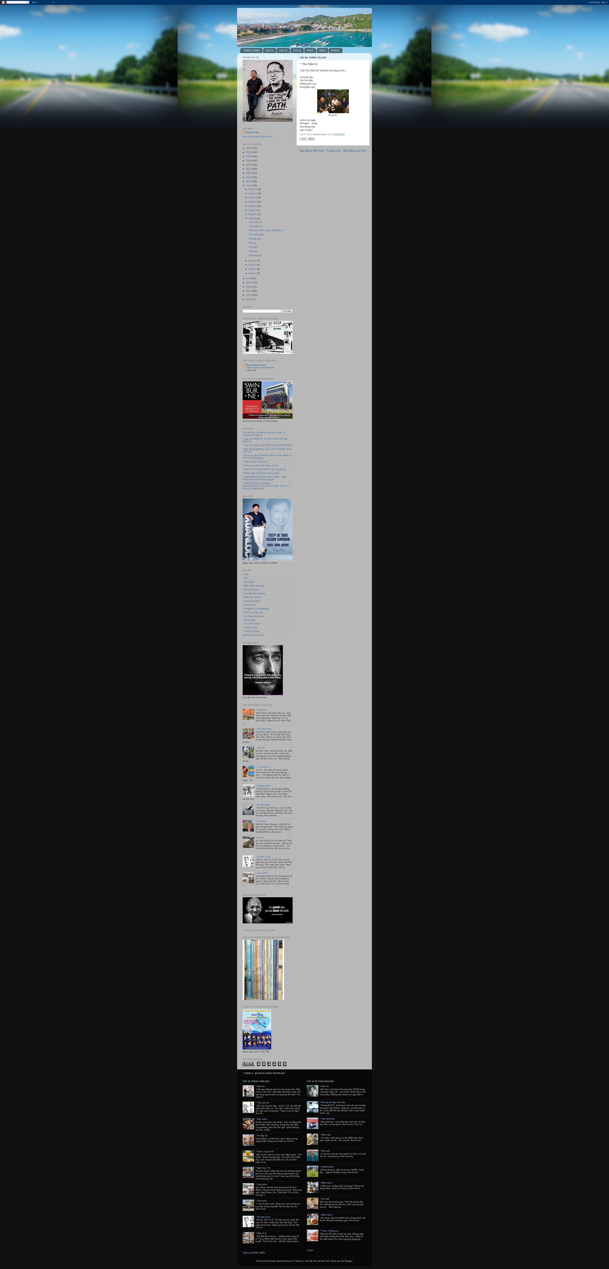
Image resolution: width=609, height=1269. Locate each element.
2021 (249, 169)
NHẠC (310, 50)
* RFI (245, 578)
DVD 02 (283, 50)
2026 (249, 148)
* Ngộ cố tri (261, 1233)
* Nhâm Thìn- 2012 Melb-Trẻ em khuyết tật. (264, 469)
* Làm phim (261, 873)
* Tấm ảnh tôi (262, 1103)
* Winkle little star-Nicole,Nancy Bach (261, 473)
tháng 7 (253, 210)
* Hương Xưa (249, 605)
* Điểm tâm (325, 1135)
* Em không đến (256, 234)
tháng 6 (253, 214)
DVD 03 (297, 50)
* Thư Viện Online (251, 624)
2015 (249, 282)
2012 (249, 295)
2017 (249, 185)
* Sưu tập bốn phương (254, 593)
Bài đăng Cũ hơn (354, 150)
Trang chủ (334, 150)
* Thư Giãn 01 (255, 226)
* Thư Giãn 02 (255, 222)
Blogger (348, 1261)
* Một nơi (260, 1086)
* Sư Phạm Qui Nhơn (253, 616)
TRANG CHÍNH (251, 50)
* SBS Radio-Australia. (254, 586)
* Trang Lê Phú (250, 627)
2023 (249, 160)
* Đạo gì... (253, 243)
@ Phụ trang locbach (253, 635)
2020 (249, 173)
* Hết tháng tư (255, 255)
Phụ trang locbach (256, 365)
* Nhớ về (324, 1086)
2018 (249, 181)
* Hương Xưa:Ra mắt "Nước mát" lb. (261, 465)
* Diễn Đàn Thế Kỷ (252, 597)
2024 (249, 156)
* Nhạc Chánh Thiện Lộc (255, 462)
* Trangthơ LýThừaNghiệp (256, 608)
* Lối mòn (253, 251)
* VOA (246, 574)
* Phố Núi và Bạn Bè (253, 612)
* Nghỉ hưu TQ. (263, 1168)
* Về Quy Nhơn (263, 786)
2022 (249, 165)
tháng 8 (253, 206)
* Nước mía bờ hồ (265, 1151)
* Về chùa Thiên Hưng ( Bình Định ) (266, 230)
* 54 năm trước (263, 856)
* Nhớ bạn (261, 821)
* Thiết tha (261, 710)
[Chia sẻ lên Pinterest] (313, 138)
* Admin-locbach (251, 589)
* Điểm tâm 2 (326, 1183)
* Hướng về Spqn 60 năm (332, 1102)
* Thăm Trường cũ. (329, 1231)
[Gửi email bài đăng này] (301, 138)
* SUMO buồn (327, 1167)
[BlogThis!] (304, 138)
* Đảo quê (325, 1151)
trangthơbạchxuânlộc (264, 14)
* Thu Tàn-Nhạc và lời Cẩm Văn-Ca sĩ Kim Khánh (267, 445)
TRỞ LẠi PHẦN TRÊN (254, 1253)
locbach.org (252, 132)
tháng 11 (253, 193)
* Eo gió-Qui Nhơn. (252, 601)
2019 (249, 177)
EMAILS (335, 50)
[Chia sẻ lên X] (307, 138)
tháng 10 (253, 197)
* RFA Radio (249, 582)
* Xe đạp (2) (262, 1135)
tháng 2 (253, 269)
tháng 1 (253, 273)
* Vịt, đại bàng (263, 805)
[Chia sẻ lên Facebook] (310, 138)
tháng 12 (253, 189)
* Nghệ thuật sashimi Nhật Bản (260, 367)
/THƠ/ (310, 1250)
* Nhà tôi (260, 837)
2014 (249, 287)
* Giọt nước (261, 1201)
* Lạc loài (252, 247)
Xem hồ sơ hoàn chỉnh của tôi (258, 136)
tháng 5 (253, 218)
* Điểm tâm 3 (326, 1215)
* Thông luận (249, 620)
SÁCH (322, 50)
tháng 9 (253, 202)
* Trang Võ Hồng (251, 631)
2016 (249, 278)
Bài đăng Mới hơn (312, 150)
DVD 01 (269, 50)
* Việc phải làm (327, 1119)
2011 (249, 299)
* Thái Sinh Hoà (263, 729)
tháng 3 (253, 265)
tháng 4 (253, 261)
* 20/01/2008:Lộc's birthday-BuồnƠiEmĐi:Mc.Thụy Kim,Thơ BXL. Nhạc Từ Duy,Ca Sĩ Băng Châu (266, 486)
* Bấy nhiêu (261, 1119)
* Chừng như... (255, 239)
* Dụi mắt (324, 1199)
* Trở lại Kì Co (263, 767)
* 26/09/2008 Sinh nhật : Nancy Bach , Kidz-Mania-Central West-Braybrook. (265, 478)
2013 (249, 291)
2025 (249, 152)
